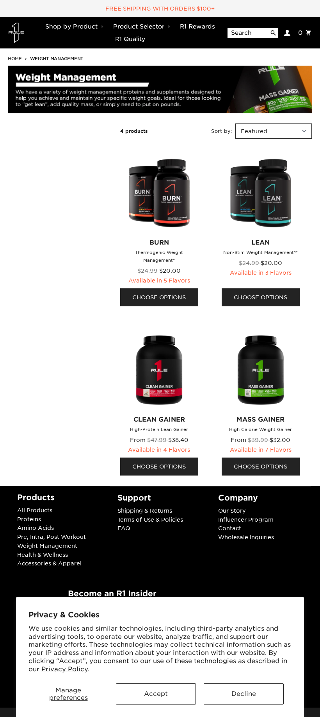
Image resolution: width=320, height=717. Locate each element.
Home (15, 58)
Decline (243, 693)
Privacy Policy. (65, 669)
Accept (156, 693)
